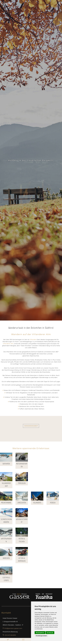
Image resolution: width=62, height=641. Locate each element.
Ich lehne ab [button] (50, 632)
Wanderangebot (31, 426)
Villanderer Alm (8, 343)
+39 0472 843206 (10, 635)
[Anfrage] (8, 639)
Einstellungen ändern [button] (41, 635)
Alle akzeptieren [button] (40, 632)
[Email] (23, 639)
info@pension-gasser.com (13, 628)
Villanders (33, 339)
